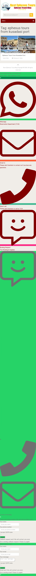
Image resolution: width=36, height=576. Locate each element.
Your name (3, 522)
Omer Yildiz (6, 58)
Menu (3, 21)
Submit (2, 537)
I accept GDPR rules (6, 532)
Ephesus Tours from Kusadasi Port (13, 55)
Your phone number (6, 527)
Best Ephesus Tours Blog (10, 67)
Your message (4, 557)
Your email (3, 551)
